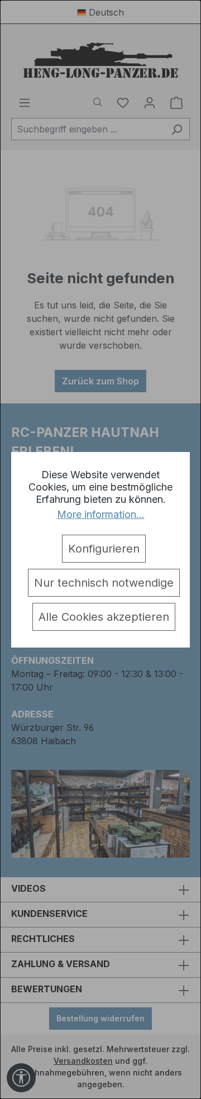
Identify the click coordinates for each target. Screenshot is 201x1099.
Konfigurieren (104, 548)
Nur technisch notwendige (104, 582)
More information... (101, 514)
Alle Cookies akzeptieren (104, 617)
